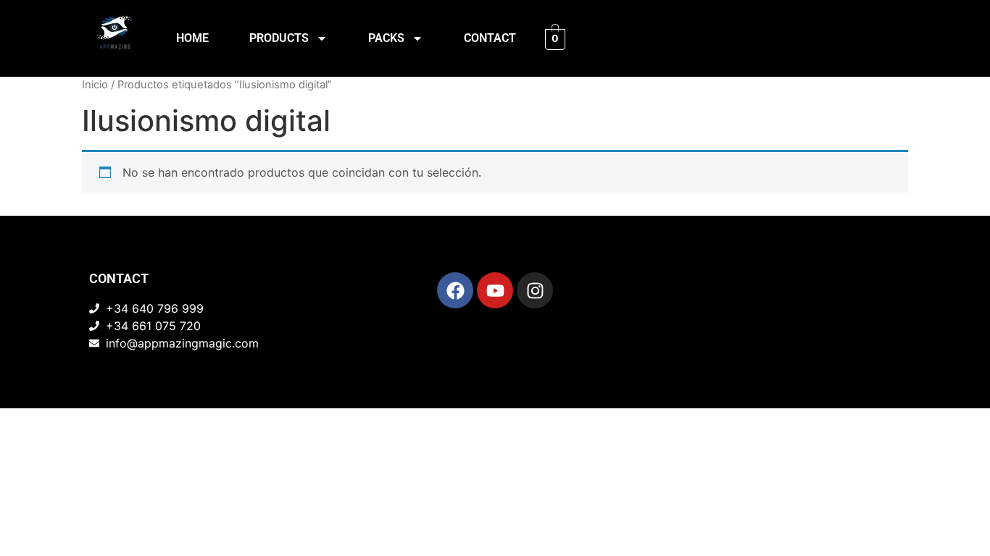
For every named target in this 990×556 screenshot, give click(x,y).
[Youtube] (495, 290)
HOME (192, 38)
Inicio (95, 84)
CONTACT (490, 38)
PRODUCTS (279, 38)
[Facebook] (455, 290)
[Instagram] (535, 290)
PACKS (386, 38)
